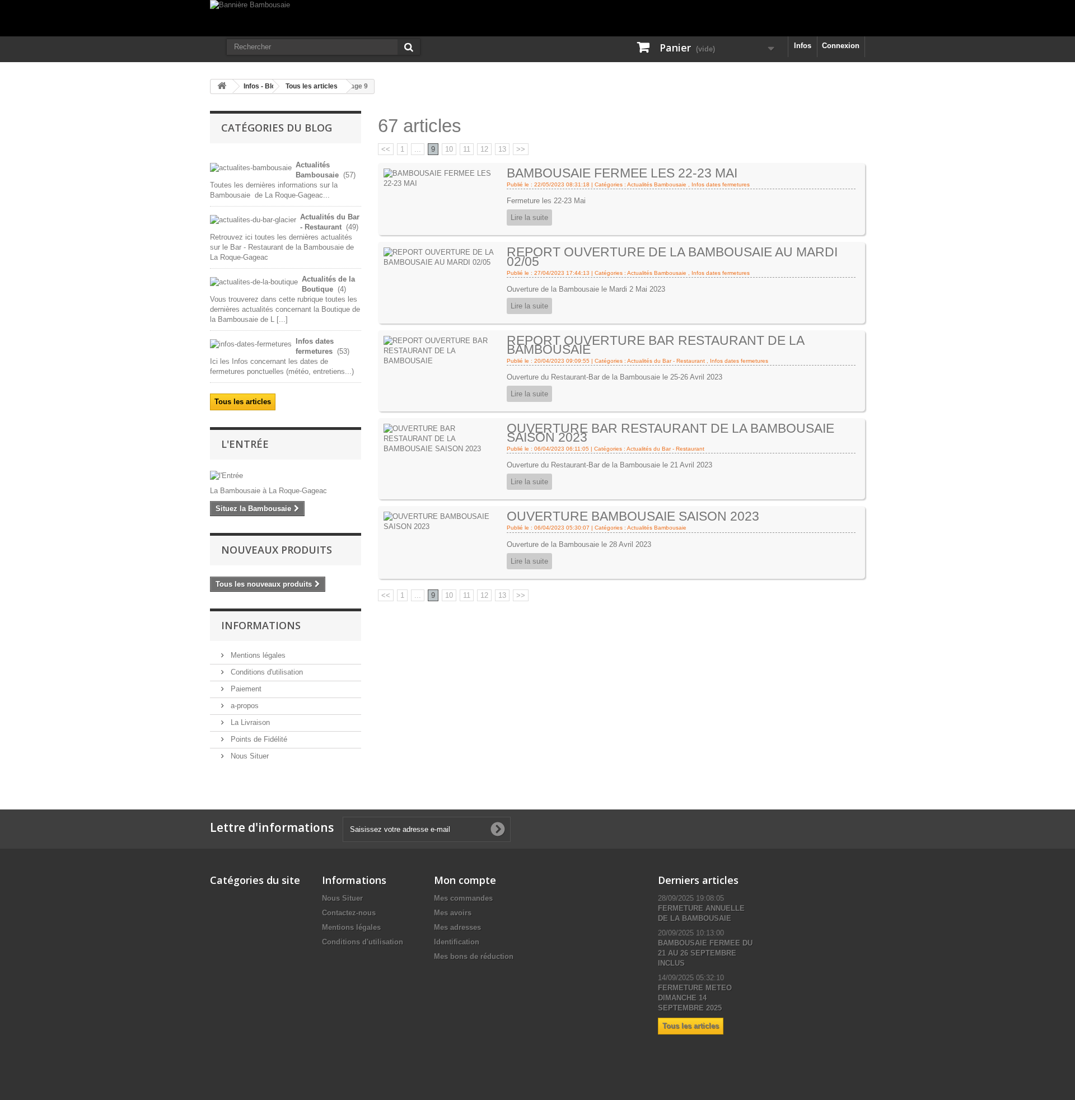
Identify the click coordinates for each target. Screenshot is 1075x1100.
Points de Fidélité (257, 739)
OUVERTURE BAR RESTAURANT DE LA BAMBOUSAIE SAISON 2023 (670, 432)
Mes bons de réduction (473, 956)
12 (484, 149)
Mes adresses (457, 927)
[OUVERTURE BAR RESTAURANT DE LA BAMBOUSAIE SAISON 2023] (443, 438)
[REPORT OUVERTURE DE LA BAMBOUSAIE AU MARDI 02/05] (443, 257)
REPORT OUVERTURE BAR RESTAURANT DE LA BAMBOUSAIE (655, 345)
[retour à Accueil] (221, 86)
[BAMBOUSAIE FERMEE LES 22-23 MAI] (443, 178)
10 (449, 149)
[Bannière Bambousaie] (537, 18)
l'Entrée (245, 444)
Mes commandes (463, 898)
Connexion (840, 45)
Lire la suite (529, 217)
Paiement (244, 689)
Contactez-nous (349, 913)
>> (520, 149)
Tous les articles (312, 86)
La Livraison (249, 722)
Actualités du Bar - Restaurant (666, 361)
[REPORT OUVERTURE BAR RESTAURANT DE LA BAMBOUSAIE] (443, 350)
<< (385, 149)
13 (502, 149)
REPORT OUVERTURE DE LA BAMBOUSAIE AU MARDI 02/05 (672, 256)
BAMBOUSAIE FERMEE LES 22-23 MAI (622, 173)
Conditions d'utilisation (265, 672)
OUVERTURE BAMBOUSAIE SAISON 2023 (633, 516)
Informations (261, 625)
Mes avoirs (452, 913)
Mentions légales (257, 655)
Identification (456, 942)
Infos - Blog (261, 86)
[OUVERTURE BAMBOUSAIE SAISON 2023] (443, 521)
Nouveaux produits (276, 549)
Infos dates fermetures (720, 184)
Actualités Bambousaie (656, 184)
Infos (802, 45)
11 (466, 149)
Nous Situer (248, 756)
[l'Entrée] (285, 476)
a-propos (243, 705)
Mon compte (465, 880)
